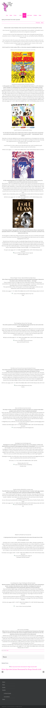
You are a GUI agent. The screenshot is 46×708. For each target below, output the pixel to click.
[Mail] (22, 701)
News (7, 650)
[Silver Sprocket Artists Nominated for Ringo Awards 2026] (23, 666)
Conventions (7, 696)
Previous (38, 22)
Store (3, 684)
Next (42, 22)
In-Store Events (7, 693)
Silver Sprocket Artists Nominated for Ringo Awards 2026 (21, 669)
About (3, 682)
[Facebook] (18, 701)
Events (4, 690)
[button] (43, 15)
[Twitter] (20, 701)
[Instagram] (16, 701)
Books (3, 687)
